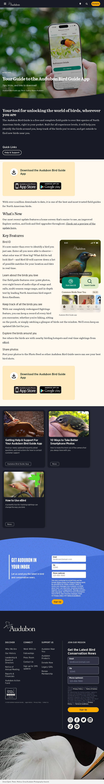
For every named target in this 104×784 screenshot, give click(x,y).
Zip (54, 565)
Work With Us (29, 649)
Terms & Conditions (73, 596)
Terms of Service (75, 582)
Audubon (14, 4)
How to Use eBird (24, 499)
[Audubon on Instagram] (70, 720)
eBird (6, 342)
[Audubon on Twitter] (83, 720)
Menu (5, 3)
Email (55, 557)
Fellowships (28, 653)
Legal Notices (28, 702)
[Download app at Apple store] (25, 185)
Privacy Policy (59, 596)
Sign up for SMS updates (30, 667)
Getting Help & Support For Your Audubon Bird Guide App (24, 439)
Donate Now (47, 662)
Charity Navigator (10, 693)
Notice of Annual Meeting (12, 668)
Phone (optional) (59, 573)
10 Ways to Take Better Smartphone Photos (69, 439)
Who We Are (11, 649)
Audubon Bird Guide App (18, 464)
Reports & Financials (9, 675)
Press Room (28, 657)
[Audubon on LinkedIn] (90, 720)
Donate (95, 4)
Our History (10, 653)
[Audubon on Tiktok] (70, 726)
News (54, 464)
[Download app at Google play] (50, 185)
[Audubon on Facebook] (77, 720)
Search (86, 3)
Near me (80, 4)
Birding (7, 73)
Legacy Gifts (47, 667)
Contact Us (28, 662)
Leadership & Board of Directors (11, 660)
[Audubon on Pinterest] (77, 726)
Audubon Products (46, 657)
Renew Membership (47, 672)
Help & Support (12, 152)
